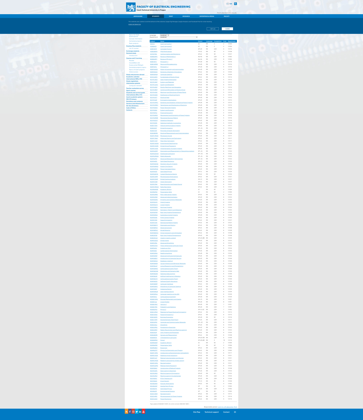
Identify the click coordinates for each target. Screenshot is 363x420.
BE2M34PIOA (154, 169)
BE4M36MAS (154, 268)
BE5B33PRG (153, 327)
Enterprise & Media (207, 16)
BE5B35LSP (153, 332)
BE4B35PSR (153, 235)
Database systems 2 (166, 261)
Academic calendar (132, 76)
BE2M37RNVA (154, 187)
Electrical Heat (164, 97)
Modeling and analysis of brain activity (172, 360)
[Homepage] (131, 7)
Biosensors (163, 348)
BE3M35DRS (154, 199)
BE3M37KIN (153, 220)
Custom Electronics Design (168, 174)
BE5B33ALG (153, 325)
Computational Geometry (168, 296)
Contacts (129, 110)
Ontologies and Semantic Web (169, 271)
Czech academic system (134, 97)
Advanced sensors (166, 227)
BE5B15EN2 (153, 314)
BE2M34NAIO (154, 166)
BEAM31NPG (154, 363)
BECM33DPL (153, 371)
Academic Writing (165, 189)
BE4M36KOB (154, 263)
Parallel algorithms (166, 253)
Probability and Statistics (168, 307)
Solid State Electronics (167, 161)
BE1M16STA (153, 123)
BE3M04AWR (154, 189)
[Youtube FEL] (143, 411)
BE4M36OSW (154, 271)
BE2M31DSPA (154, 146)
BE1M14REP (153, 90)
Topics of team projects (137, 69)
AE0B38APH (153, 51)
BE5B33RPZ (153, 330)
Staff (171, 16)
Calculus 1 (163, 304)
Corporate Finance (166, 49)
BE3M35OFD (154, 210)
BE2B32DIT (153, 128)
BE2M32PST (153, 159)
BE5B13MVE (154, 312)
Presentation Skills (166, 192)
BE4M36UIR (153, 276)
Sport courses (131, 90)
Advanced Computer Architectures (171, 256)
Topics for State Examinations (134, 35)
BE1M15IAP (153, 100)
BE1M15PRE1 (154, 105)
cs (227, 4)
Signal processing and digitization (171, 233)
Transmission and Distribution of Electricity (173, 105)
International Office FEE (134, 79)
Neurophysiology (165, 363)
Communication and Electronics (170, 54)
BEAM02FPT (153, 350)
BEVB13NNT (154, 394)
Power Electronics (165, 399)
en (231, 4)
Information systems (133, 83)
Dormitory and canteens (134, 101)
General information (135, 39)
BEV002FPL (153, 388)
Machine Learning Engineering (170, 373)
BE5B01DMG (154, 299)
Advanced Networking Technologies (171, 159)
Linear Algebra (164, 302)
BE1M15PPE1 (154, 102)
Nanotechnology (165, 394)
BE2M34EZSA (154, 164)
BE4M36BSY (153, 258)
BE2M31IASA (154, 148)
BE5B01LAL (153, 302)
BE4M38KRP (153, 284)
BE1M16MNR (154, 118)
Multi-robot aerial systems (168, 194)
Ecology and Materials (167, 82)
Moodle (131, 60)
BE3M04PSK (153, 192)
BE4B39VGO (154, 238)
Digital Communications (167, 179)
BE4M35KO (153, 250)
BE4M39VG (153, 296)
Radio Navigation (165, 187)
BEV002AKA (153, 383)
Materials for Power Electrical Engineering (173, 312)
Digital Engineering (166, 128)
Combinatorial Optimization (169, 250)
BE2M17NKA (154, 138)
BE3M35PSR (153, 212)
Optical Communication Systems (170, 125)
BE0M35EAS (153, 72)
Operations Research (166, 120)
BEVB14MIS (153, 396)
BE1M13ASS (153, 79)
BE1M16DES (154, 107)
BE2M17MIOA (154, 136)
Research (186, 16)
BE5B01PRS (153, 307)
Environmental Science (167, 391)
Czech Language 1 (166, 44)
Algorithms (163, 325)
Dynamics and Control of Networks (171, 199)
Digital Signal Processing (168, 146)
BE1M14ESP (153, 87)
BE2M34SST (153, 171)
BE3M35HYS (153, 202)
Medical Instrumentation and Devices (172, 358)
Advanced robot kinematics (168, 197)
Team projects (133, 43)
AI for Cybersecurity (166, 378)
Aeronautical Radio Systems (169, 222)
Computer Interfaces (166, 284)
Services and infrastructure (135, 103)
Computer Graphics (166, 74)
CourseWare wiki (134, 63)
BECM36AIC (153, 378)
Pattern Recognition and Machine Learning (173, 330)
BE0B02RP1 (153, 59)
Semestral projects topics (137, 67)
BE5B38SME (153, 335)
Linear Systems (165, 205)
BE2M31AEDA (154, 143)
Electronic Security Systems (168, 164)
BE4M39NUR (154, 291)
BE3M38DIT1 (154, 225)
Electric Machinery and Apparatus (170, 87)
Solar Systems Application (168, 79)
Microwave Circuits (166, 136)
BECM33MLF (153, 376)
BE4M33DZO (154, 240)
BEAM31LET (153, 358)
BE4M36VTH (153, 279)
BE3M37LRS (153, 222)
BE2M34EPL (153, 161)
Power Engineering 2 (166, 314)
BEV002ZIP (153, 391)
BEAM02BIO (153, 348)
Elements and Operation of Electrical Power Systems (176, 102)
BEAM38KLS (153, 368)
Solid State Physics (166, 171)
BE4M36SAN (154, 273)
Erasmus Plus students (133, 46)
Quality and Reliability (167, 84)
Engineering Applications (168, 100)
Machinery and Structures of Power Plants (173, 92)
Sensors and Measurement (168, 335)
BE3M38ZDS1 (154, 233)
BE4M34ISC (153, 248)
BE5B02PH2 (153, 309)
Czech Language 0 (166, 46)
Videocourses (133, 72)
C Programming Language (168, 337)
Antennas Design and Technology (170, 138)
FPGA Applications (166, 51)
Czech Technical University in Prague (151, 10)
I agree (227, 29)
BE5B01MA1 (154, 304)
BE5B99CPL (153, 337)
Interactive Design (166, 289)
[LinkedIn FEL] (140, 411)
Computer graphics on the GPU (169, 294)
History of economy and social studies (172, 69)
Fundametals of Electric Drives (169, 77)
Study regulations (132, 81)
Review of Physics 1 (166, 59)
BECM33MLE (153, 373)
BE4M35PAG (153, 253)
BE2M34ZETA (154, 174)
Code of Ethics (131, 108)
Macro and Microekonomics (168, 64)
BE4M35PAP (153, 256)
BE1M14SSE (153, 92)
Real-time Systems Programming (170, 212)
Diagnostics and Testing (167, 225)
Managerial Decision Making (169, 118)
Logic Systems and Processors (169, 332)
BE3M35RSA (154, 215)
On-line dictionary (132, 105)
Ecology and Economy (167, 110)
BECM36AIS (153, 381)
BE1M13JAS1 (154, 84)
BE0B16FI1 (153, 61)
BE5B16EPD (153, 317)
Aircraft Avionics (165, 230)
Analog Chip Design (166, 166)
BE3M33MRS (154, 194)
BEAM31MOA (154, 360)
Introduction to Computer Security (170, 258)
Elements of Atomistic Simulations (171, 72)
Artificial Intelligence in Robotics (170, 276)
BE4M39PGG (154, 294)
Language (153, 35)
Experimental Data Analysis (169, 143)
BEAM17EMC (154, 353)
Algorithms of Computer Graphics (170, 286)
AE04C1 (152, 44)
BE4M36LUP (153, 266)
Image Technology (166, 182)
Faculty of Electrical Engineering (163, 6)
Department (154, 37)
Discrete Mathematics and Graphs (170, 299)
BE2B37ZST (153, 130)
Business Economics (166, 317)
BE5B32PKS (153, 322)
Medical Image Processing (168, 365)
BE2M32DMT (154, 151)
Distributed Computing (167, 153)
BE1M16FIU (153, 113)
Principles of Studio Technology (170, 130)
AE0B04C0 (153, 46)
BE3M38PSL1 (154, 230)
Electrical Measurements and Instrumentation (174, 133)
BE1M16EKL (153, 110)
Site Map (196, 412)
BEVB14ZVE (153, 399)
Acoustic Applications (167, 383)
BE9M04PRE (153, 345)
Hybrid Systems (165, 202)
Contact (226, 412)
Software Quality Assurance (168, 281)
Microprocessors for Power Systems (171, 396)
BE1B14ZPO (153, 77)
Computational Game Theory (169, 268)
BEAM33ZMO (154, 365)
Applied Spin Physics (166, 386)
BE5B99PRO (153, 340)
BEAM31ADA (154, 355)
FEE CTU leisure (131, 99)
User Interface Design (167, 291)
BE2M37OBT (154, 182)
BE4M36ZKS (153, 281)
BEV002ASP (153, 386)
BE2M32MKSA (154, 156)
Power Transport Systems (168, 107)
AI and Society (164, 381)
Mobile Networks (165, 156)
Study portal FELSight (136, 65)
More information (134, 24)
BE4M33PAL (153, 243)
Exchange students (132, 51)
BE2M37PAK (153, 184)
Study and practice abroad (135, 74)
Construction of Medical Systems (170, 368)
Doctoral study (131, 53)
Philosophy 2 (164, 67)
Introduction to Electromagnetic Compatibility (174, 353)
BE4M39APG (154, 286)
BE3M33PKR (153, 197)
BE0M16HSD (154, 69)
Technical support (212, 412)
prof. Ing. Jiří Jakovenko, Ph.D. (227, 407)
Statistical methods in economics (170, 123)
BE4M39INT (153, 289)
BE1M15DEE (154, 95)
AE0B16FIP (153, 49)
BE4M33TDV (154, 245)
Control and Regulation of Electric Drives (172, 90)
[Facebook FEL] (130, 411)
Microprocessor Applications (169, 176)
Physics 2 (163, 309)
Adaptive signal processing (168, 355)
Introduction (133, 55)
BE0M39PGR (154, 74)
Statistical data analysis (167, 273)
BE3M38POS (154, 227)
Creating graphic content (168, 238)
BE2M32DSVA (154, 153)
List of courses (133, 48)
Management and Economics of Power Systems (175, 115)
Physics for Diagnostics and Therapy (171, 350)
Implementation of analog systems (171, 148)
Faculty (226, 16)
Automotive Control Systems (169, 215)
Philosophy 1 (164, 61)
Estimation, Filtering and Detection (171, 210)
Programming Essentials (167, 327)
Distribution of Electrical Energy (170, 95)
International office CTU (134, 95)
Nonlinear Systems (166, 207)
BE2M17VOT (153, 141)
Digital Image (164, 240)
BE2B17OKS (153, 125)
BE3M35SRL (153, 217)
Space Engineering (166, 220)
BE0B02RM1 (154, 56)
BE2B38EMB (154, 133)
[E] (235, 412)
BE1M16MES (154, 115)
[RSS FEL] (126, 411)
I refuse (212, 29)
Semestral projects (135, 41)
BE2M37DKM (154, 179)
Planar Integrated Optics (167, 169)
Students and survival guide (135, 92)
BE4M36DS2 (154, 261)
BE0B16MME (154, 64)
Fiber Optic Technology (167, 141)
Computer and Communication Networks (173, 322)
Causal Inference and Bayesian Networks (173, 263)
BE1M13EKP (153, 82)
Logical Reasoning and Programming (171, 266)
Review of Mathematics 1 (168, 56)
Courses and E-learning (134, 58)
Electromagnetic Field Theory (169, 319)
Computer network (135, 85)
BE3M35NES (154, 207)
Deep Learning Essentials (168, 371)
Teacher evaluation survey (135, 88)
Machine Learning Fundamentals (170, 376)
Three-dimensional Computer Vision (171, 245)
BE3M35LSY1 (154, 205)
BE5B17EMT (153, 319)
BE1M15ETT (153, 97)
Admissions (138, 16)
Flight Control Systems (167, 217)
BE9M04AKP (153, 342)
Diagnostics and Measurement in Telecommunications (177, 151)
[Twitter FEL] (136, 411)
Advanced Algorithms (167, 243)
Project (162, 340)
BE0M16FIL (153, 67)
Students (155, 16)
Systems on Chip (165, 248)
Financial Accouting (166, 113)
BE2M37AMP (154, 176)
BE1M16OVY (154, 120)
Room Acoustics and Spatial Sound (171, 184)
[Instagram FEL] (133, 411)
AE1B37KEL (153, 54)
